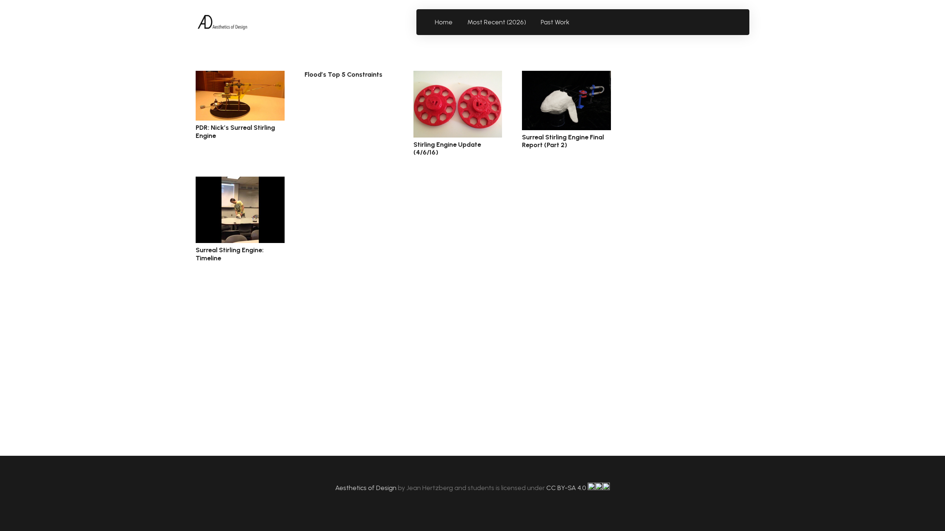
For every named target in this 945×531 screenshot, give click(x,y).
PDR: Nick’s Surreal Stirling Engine (235, 132)
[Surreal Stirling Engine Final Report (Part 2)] (566, 100)
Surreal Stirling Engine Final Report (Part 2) (563, 141)
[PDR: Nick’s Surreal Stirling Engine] (240, 96)
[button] (574, 22)
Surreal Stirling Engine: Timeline (230, 254)
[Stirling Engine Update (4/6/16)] (457, 104)
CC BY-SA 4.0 (567, 488)
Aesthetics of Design (366, 488)
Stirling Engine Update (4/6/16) (447, 148)
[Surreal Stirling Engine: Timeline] (240, 210)
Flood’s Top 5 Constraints (343, 74)
